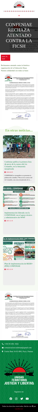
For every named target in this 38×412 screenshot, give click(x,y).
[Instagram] (16, 398)
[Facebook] (10, 398)
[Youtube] (27, 398)
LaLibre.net (19, 409)
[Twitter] (21, 398)
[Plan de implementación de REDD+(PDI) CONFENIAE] (19, 248)
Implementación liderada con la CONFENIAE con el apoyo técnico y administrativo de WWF (18, 215)
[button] (19, 15)
